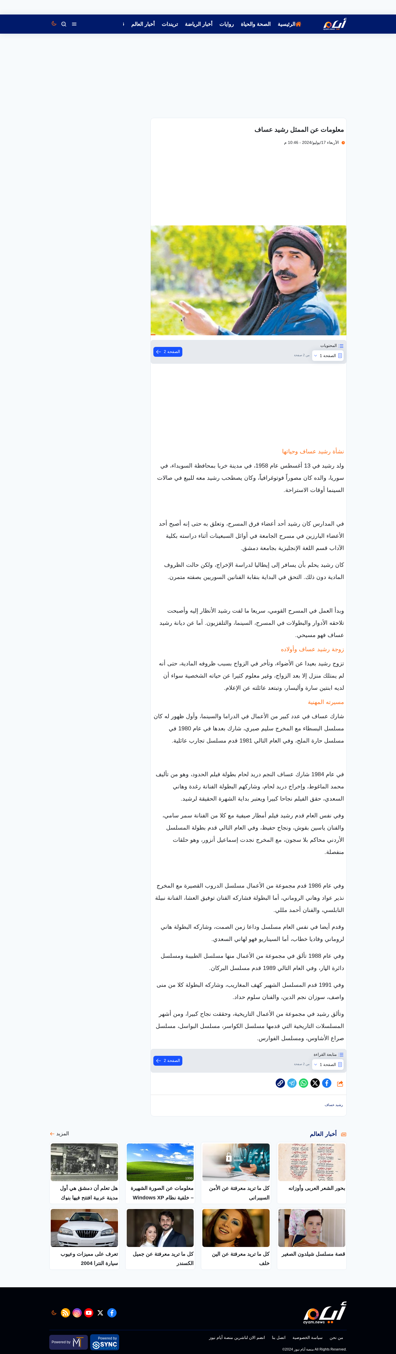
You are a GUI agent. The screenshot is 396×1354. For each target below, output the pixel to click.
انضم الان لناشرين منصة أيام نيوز (237, 1337)
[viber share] (292, 1083)
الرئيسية (286, 24)
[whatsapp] (280, 1083)
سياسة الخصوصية (308, 1337)
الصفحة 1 (328, 355)
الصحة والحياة (256, 24)
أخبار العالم (143, 24)
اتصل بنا (279, 1337)
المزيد (62, 1133)
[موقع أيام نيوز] (329, 24)
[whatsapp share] (303, 1083)
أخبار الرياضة (198, 24)
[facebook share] (326, 1083)
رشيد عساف (334, 1105)
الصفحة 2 (172, 351)
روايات (226, 24)
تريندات (170, 24)
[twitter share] (315, 1083)
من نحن (336, 1337)
